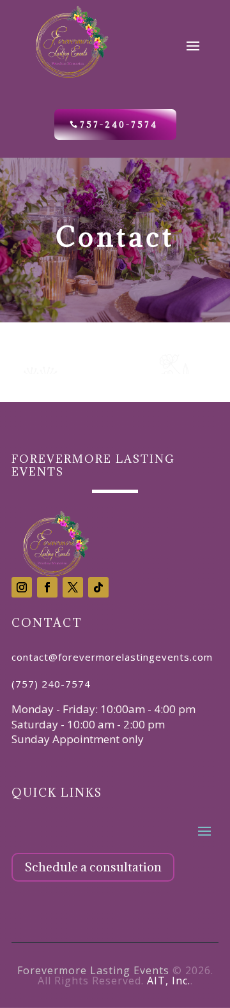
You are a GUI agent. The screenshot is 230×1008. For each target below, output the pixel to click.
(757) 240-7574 (51, 683)
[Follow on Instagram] (22, 587)
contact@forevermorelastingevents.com (112, 657)
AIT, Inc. (168, 981)
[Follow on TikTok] (98, 587)
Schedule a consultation (93, 867)
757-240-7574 (119, 124)
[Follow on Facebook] (47, 587)
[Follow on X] (73, 587)
